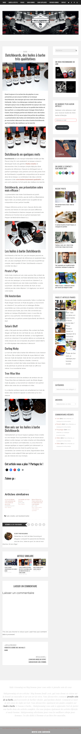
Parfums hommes (54, 2)
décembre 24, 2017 (10, 524)
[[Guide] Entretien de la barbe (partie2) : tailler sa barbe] (60, 316)
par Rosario (18, 524)
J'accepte (34, 732)
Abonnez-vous (62, 127)
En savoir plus (46, 732)
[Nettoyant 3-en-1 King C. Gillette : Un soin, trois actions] (60, 350)
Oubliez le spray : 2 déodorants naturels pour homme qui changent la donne (65, 286)
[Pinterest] (74, 2)
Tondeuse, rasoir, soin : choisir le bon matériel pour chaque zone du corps (64, 246)
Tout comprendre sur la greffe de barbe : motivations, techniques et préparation (65, 266)
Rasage (22, 2)
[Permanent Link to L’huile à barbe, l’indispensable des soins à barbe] (11, 565)
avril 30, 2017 (36, 570)
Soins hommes (31, 2)
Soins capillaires (42, 2)
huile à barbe (10, 516)
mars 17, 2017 (8, 572)
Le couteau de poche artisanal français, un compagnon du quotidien (65, 226)
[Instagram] (77, 2)
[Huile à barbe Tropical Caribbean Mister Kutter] (71, 346)
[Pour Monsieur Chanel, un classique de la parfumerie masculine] (71, 332)
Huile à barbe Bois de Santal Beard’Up (38, 568)
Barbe (4, 2)
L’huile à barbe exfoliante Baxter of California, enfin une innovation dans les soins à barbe (25, 570)
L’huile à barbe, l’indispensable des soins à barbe (11, 569)
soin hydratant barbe (22, 516)
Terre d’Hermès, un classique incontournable (63, 432)
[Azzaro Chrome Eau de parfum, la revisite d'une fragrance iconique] (60, 339)
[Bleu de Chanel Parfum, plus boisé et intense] (71, 305)
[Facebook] (71, 2)
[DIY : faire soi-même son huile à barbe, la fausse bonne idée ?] (71, 317)
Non (40, 732)
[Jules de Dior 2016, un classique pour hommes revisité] (71, 358)
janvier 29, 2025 (23, 574)
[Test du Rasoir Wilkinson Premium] (60, 328)
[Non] (79, 730)
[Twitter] (68, 2)
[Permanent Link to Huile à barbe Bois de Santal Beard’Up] (39, 565)
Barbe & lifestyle (13, 2)
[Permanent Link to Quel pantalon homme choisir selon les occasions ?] (65, 202)
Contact (63, 2)
